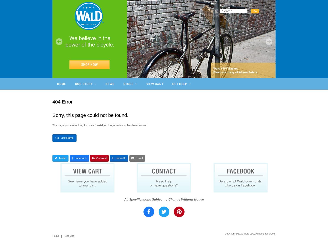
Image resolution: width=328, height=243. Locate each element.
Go (255, 11)
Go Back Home (64, 137)
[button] (60, 158)
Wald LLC (249, 233)
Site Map (69, 236)
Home (55, 236)
